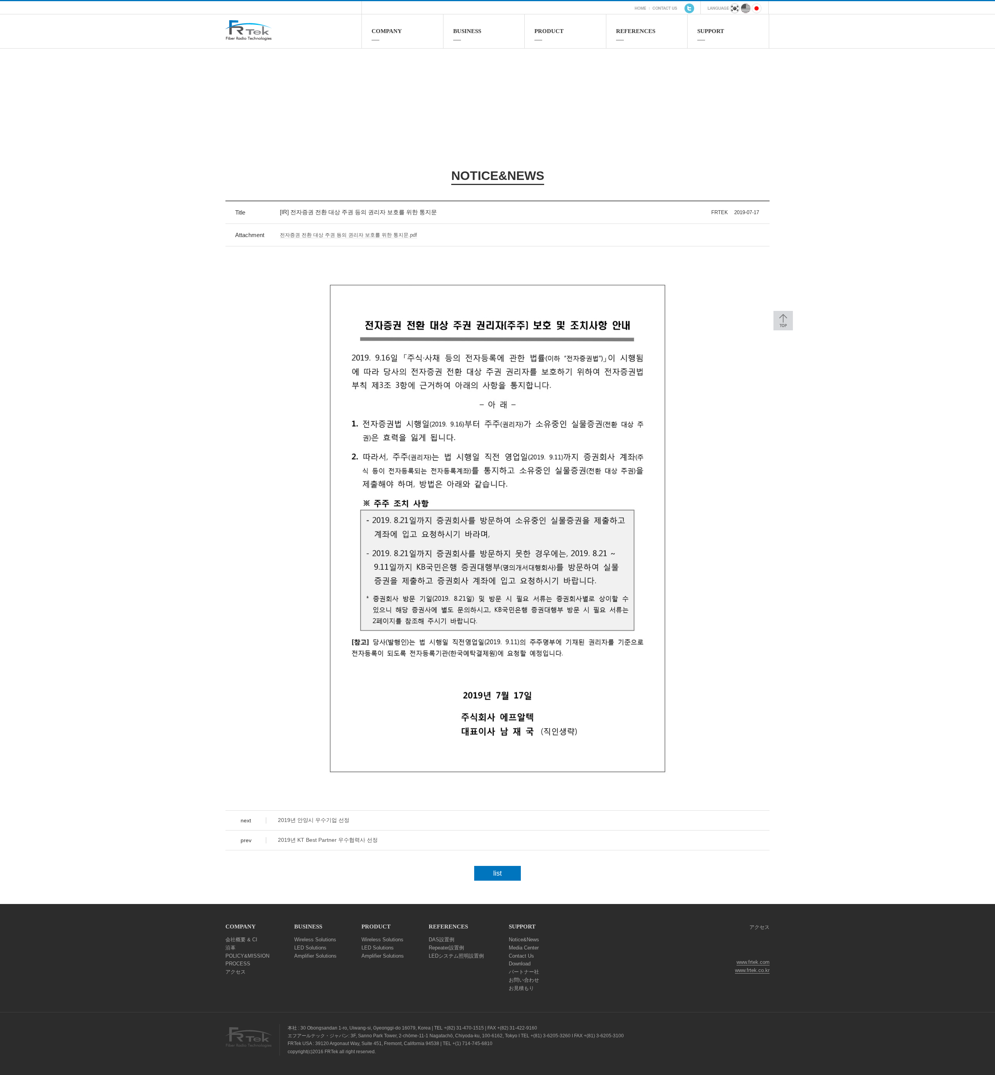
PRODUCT (549, 31)
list (497, 873)
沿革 (230, 948)
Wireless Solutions (315, 939)
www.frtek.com (753, 962)
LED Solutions (310, 948)
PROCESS (237, 964)
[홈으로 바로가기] (293, 37)
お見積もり (521, 988)
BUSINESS (467, 31)
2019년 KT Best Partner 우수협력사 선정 (328, 840)
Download (520, 964)
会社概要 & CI (241, 939)
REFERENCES (635, 31)
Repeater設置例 (446, 948)
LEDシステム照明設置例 (456, 956)
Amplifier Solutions (315, 956)
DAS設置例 (441, 939)
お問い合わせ (524, 980)
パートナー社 (524, 972)
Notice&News (524, 939)
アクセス (235, 972)
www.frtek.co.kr (752, 970)
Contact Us (521, 956)
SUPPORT (710, 31)
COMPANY (387, 31)
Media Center (524, 948)
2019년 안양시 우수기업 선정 (313, 820)
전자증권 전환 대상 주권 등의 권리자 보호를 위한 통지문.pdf (348, 235)
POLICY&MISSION (247, 956)
